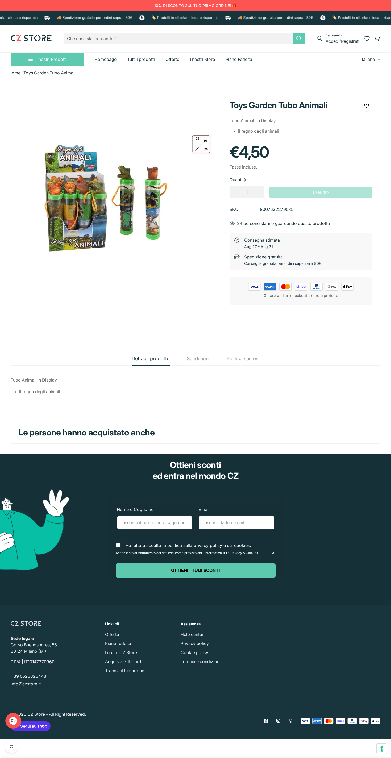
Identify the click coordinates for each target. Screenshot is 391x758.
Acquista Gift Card (123, 661)
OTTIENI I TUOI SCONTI (195, 570)
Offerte (112, 634)
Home (14, 73)
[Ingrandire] (210, 108)
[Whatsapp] (290, 721)
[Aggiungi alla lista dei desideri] (366, 106)
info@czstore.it (26, 683)
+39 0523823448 (28, 676)
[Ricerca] (299, 38)
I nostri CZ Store (121, 652)
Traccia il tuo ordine (124, 670)
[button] (377, 38)
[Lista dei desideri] (367, 38)
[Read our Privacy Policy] (272, 553)
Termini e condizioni (201, 661)
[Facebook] (266, 721)
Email (204, 509)
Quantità (238, 179)
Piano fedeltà (118, 643)
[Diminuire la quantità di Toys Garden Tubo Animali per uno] (236, 192)
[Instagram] (278, 721)
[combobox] (184, 38)
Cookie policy (194, 652)
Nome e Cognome (135, 509)
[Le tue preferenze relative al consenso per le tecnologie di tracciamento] (382, 749)
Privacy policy (195, 643)
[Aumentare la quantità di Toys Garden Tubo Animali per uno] (258, 192)
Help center (192, 634)
